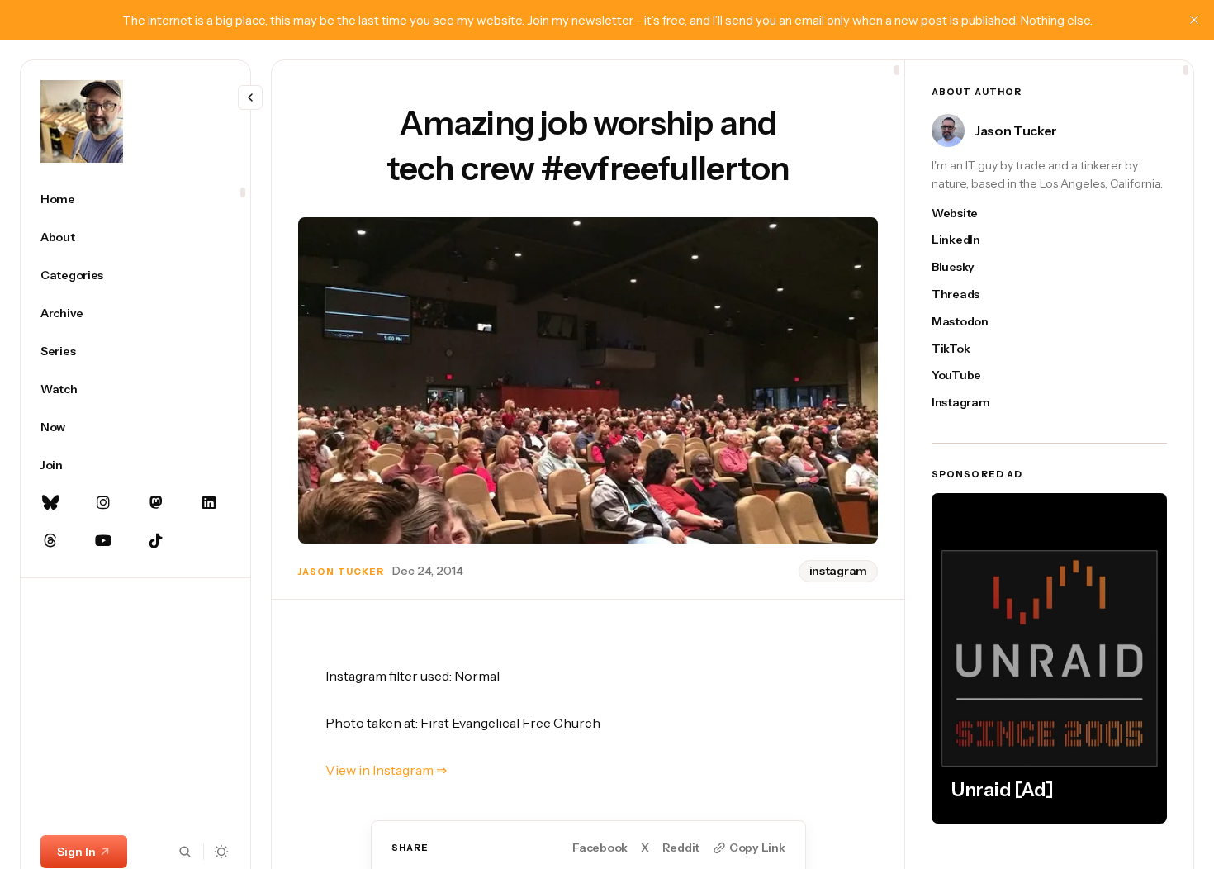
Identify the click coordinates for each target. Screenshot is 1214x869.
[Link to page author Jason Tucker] (948, 130)
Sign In (76, 851)
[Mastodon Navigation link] (156, 503)
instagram (838, 570)
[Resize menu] (250, 97)
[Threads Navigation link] (50, 541)
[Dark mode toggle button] (221, 851)
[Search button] (185, 851)
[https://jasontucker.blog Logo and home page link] (81, 121)
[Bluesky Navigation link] (50, 503)
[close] (1194, 20)
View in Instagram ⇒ (386, 770)
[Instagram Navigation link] (103, 503)
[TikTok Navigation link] (156, 541)
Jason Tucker (341, 571)
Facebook (600, 848)
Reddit (680, 848)
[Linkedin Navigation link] (209, 503)
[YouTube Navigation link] (103, 541)
